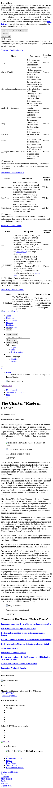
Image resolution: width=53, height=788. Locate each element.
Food (8, 395)
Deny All (5, 34)
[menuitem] (31, 347)
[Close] (7, 756)
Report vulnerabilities (15, 767)
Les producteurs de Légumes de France (18, 628)
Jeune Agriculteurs (9, 648)
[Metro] (10, 311)
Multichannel (11, 390)
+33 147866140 (7, 693)
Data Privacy (11, 763)
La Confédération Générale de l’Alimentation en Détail (25, 644)
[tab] (26, 50)
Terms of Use (11, 765)
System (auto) (17, 352)
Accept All (6, 36)
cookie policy (21, 252)
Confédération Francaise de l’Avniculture (19, 664)
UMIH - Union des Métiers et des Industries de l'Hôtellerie (26, 639)
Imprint (9, 761)
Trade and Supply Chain (16, 392)
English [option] (14, 359)
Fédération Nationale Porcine (14, 668)
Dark (13, 350)
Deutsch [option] (14, 361)
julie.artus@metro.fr (9, 695)
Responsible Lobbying (15, 758)
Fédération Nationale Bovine (13, 653)
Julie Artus (7, 386)
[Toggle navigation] (2, 366)
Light (13, 347)
